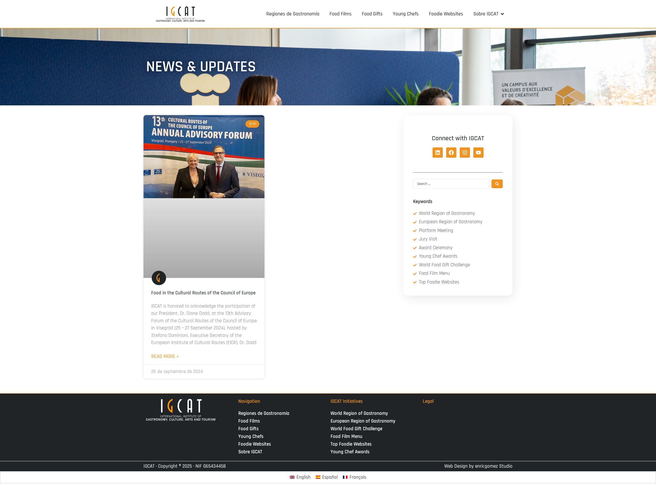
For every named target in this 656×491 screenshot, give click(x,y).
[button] (489, 13)
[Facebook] (451, 152)
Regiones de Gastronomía (263, 413)
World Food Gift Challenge (356, 429)
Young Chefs (250, 436)
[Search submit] (497, 183)
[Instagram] (465, 152)
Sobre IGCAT (250, 452)
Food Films (249, 421)
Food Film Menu (346, 436)
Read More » (165, 356)
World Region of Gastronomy (359, 413)
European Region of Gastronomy (363, 421)
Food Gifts (248, 429)
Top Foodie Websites (351, 444)
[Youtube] (478, 152)
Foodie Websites (254, 444)
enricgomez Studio (493, 466)
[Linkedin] (438, 152)
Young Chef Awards (350, 452)
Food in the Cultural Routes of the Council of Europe (203, 293)
